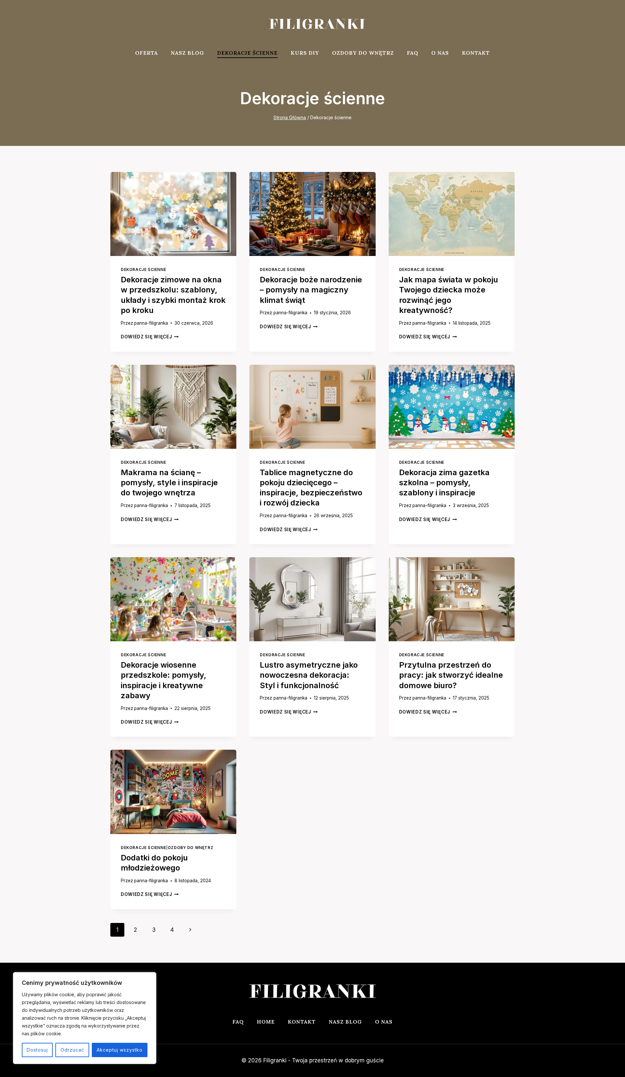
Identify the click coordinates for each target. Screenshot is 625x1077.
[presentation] (173, 214)
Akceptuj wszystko (120, 1050)
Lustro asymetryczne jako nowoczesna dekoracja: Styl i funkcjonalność (309, 675)
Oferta (146, 53)
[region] (84, 1018)
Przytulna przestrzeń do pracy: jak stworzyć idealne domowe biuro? (451, 675)
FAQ (412, 53)
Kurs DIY (305, 53)
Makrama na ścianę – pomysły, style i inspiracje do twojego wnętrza (169, 482)
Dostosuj (37, 1050)
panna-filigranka (151, 323)
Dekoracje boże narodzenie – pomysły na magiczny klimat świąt (311, 290)
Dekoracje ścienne (247, 53)
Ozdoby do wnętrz (363, 53)
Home (266, 1021)
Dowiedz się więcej (150, 336)
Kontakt (476, 53)
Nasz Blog (187, 53)
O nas (440, 53)
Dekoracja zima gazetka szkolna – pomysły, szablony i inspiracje (444, 482)
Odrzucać (72, 1050)
